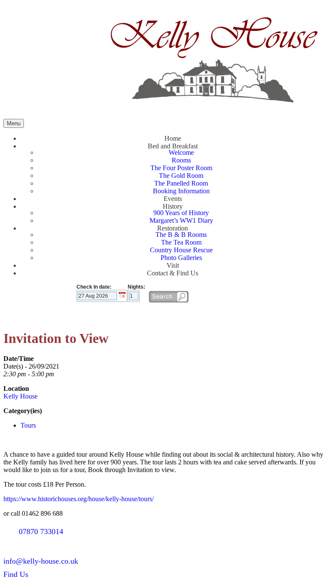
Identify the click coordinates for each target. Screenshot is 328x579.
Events (173, 198)
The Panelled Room (181, 183)
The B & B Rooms (181, 234)
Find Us (15, 574)
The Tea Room (181, 242)
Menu (13, 123)
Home (172, 138)
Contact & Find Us (172, 273)
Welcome (181, 152)
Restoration (172, 228)
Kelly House (20, 396)
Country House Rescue (181, 250)
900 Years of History (181, 212)
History (173, 206)
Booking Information (181, 191)
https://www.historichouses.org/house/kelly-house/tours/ (78, 498)
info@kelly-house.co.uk (40, 561)
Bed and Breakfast (173, 146)
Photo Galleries (181, 257)
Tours (28, 425)
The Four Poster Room (181, 167)
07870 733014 (41, 531)
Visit (173, 265)
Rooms (181, 160)
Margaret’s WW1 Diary (181, 220)
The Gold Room (181, 175)
